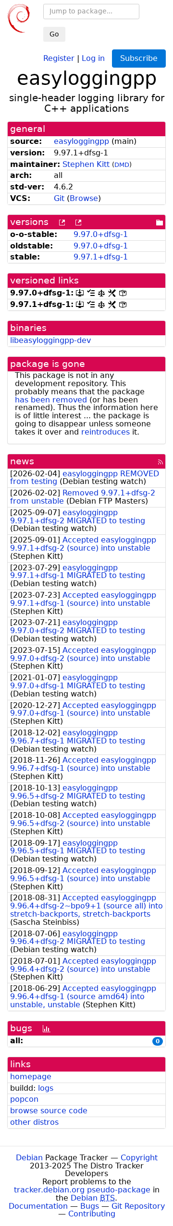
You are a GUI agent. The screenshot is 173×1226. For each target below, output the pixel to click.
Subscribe (139, 58)
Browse (84, 198)
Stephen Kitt (86, 164)
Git (59, 198)
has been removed (51, 399)
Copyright (139, 1157)
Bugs (89, 1206)
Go (54, 34)
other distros (34, 1122)
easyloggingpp (81, 141)
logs (45, 1088)
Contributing (91, 1213)
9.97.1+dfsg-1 (101, 256)
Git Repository (138, 1206)
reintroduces (105, 431)
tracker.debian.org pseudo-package (82, 1189)
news (22, 461)
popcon (24, 1099)
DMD (121, 164)
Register (58, 57)
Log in (93, 57)
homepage (30, 1076)
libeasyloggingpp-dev (50, 340)
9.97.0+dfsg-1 (101, 234)
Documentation (38, 1206)
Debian (29, 1157)
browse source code (48, 1110)
